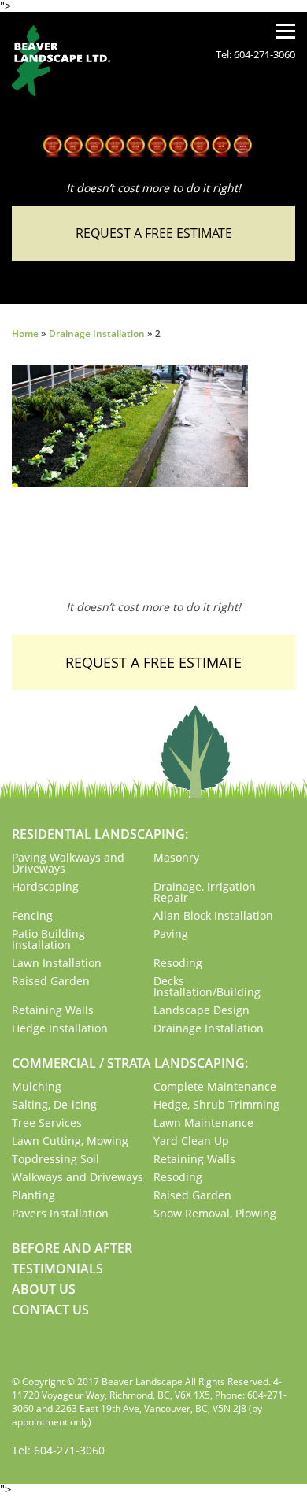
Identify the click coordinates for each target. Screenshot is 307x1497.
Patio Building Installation (48, 939)
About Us (44, 1289)
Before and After (72, 1248)
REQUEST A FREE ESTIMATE (154, 233)
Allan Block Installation (213, 915)
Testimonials (57, 1268)
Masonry (176, 857)
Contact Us (50, 1309)
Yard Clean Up (191, 1140)
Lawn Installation (57, 962)
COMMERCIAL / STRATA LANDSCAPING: (130, 1063)
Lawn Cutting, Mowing (70, 1140)
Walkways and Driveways (77, 1176)
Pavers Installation (60, 1213)
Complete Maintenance (215, 1086)
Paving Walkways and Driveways (68, 863)
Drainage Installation (97, 333)
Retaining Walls (53, 1009)
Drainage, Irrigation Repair (205, 892)
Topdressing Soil (55, 1158)
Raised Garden (51, 980)
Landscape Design (202, 1009)
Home (25, 333)
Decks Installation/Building (207, 986)
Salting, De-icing (54, 1104)
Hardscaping (45, 886)
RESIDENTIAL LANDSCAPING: (100, 834)
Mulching (36, 1086)
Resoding (178, 962)
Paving (171, 933)
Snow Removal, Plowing (215, 1213)
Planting (33, 1195)
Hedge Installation (60, 1028)
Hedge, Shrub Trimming (216, 1104)
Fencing (32, 915)
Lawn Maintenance (203, 1122)
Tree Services (47, 1122)
